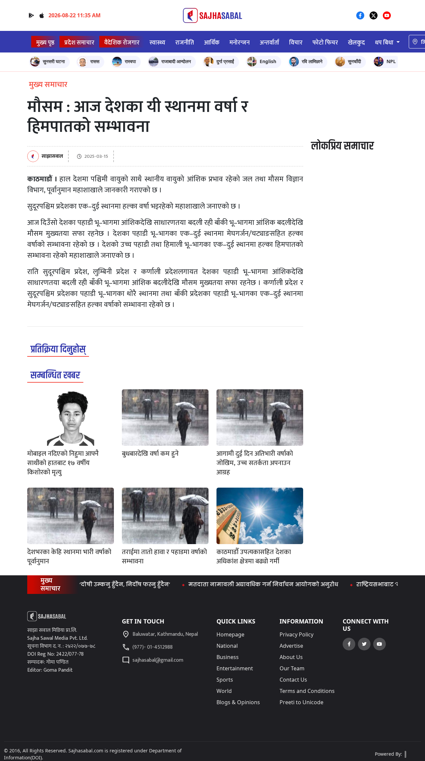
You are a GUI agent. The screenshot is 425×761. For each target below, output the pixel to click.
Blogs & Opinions (238, 702)
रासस (94, 61)
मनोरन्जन (239, 43)
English (268, 61)
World (224, 691)
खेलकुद (356, 43)
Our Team (292, 668)
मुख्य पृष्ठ (45, 43)
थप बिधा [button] (385, 43)
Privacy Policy (296, 634)
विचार (295, 43)
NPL (391, 61)
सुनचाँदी (354, 61)
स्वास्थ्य (157, 43)
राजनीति (184, 43)
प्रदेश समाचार (79, 43)
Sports (224, 679)
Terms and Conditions (307, 691)
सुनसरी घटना (54, 61)
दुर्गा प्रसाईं (225, 61)
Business (227, 657)
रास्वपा (130, 61)
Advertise (291, 645)
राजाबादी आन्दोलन (176, 61)
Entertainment (234, 668)
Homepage (230, 634)
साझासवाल (52, 156)
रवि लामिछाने (312, 61)
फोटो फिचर (325, 43)
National (227, 645)
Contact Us (293, 679)
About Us (291, 657)
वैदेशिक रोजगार (121, 43)
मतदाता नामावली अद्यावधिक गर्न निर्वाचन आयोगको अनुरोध (250, 584)
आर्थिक (211, 43)
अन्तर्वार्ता (269, 43)
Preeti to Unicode (301, 702)
